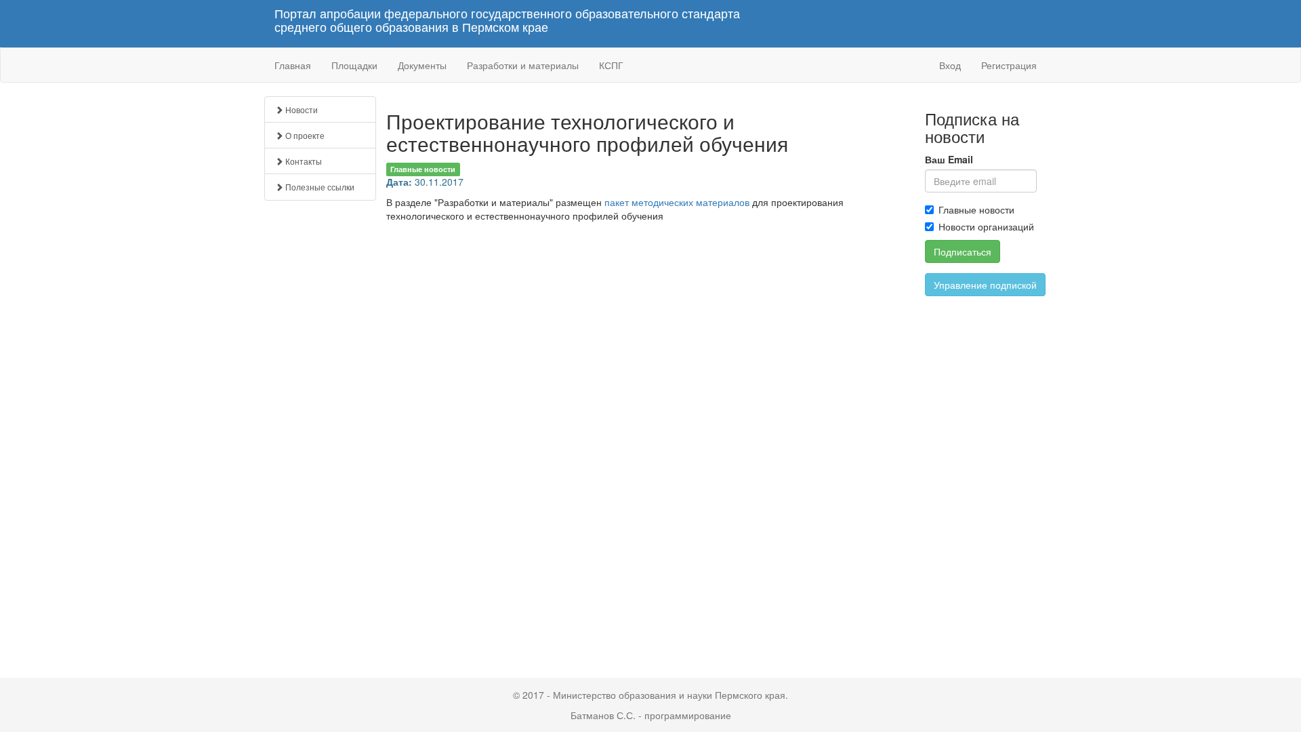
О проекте (304, 135)
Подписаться (962, 251)
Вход (950, 65)
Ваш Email (949, 159)
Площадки (354, 65)
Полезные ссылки (318, 186)
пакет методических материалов (676, 202)
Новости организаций (986, 226)
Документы (422, 65)
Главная (292, 65)
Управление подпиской (985, 284)
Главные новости (976, 209)
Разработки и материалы (523, 65)
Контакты (302, 161)
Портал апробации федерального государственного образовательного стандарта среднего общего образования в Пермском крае (507, 20)
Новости (300, 109)
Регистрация (1009, 65)
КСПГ (611, 65)
